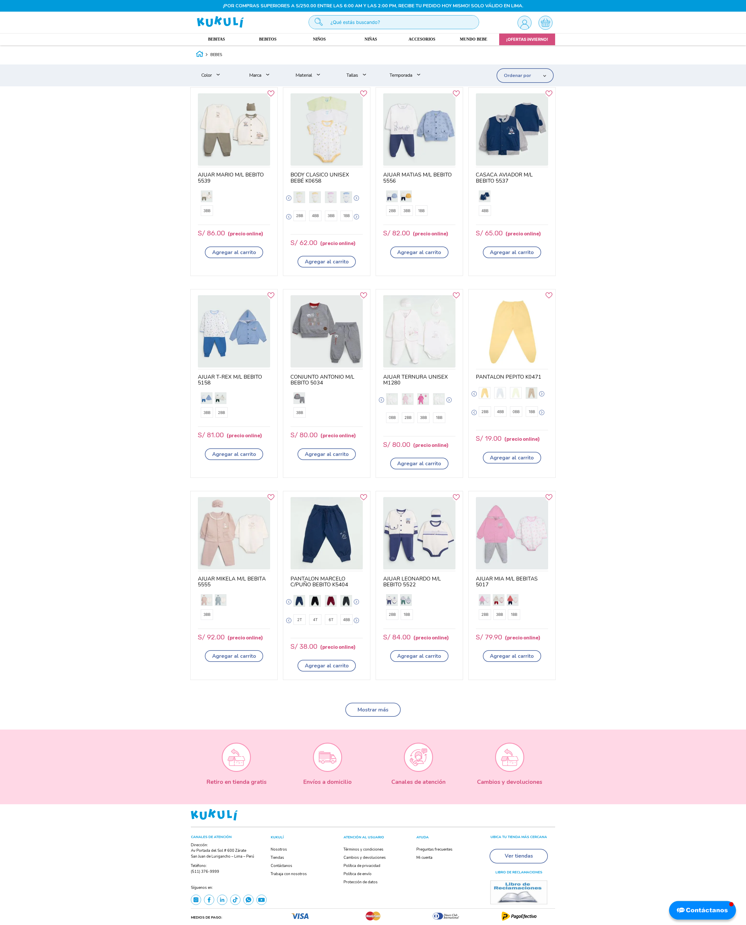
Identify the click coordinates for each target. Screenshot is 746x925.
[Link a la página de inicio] (200, 55)
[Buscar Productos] (315, 22)
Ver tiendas (519, 855)
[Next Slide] (356, 198)
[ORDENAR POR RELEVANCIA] (525, 75)
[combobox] (394, 22)
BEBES (216, 54)
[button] (215, 75)
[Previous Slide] (288, 198)
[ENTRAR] (524, 22)
